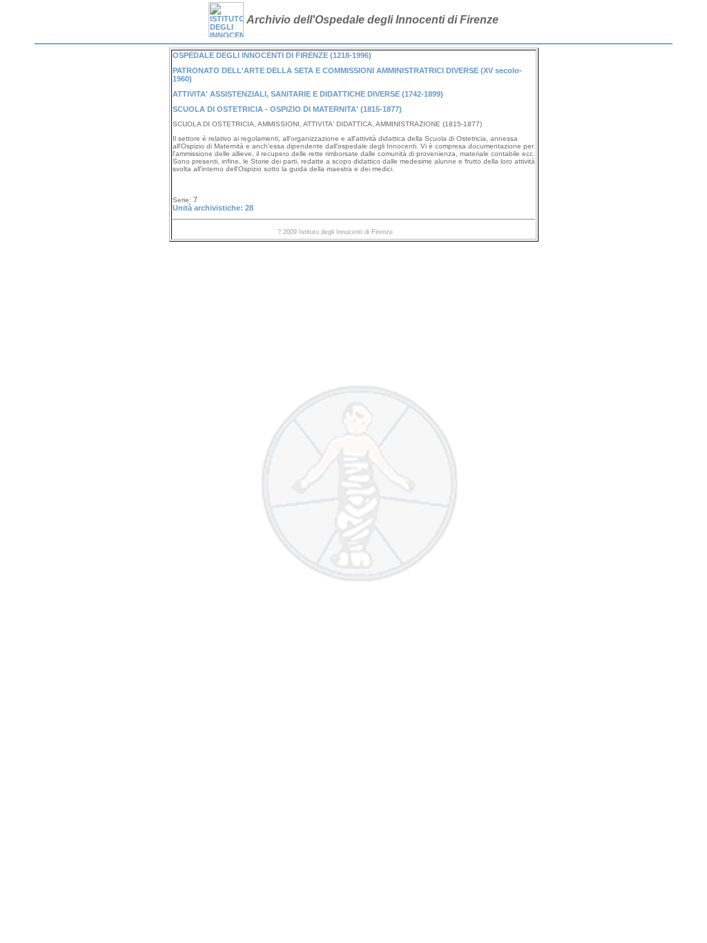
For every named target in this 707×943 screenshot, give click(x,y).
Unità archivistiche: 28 (213, 208)
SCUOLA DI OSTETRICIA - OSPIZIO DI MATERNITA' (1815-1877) (287, 109)
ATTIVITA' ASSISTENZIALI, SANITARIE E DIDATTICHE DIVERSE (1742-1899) (308, 94)
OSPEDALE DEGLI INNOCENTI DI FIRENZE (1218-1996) (272, 55)
